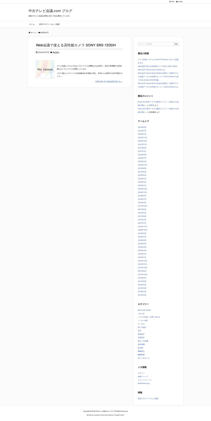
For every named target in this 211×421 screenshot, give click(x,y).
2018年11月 (142, 192)
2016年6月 (142, 240)
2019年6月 (142, 172)
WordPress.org (144, 383)
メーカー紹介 (143, 320)
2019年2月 (142, 182)
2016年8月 (142, 233)
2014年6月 (142, 281)
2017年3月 (142, 220)
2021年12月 (142, 141)
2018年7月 (142, 199)
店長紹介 (141, 337)
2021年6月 (142, 148)
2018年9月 (142, 196)
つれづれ (141, 313)
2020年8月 (142, 155)
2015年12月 (142, 261)
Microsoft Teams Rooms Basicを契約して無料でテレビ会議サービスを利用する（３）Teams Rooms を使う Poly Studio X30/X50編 (158, 76)
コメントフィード (145, 380)
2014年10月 (142, 274)
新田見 (151, 105)
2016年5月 (142, 244)
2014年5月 (142, 285)
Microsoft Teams (144, 310)
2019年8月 (142, 168)
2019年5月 (142, 175)
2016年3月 (142, 250)
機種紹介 (141, 351)
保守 (139, 331)
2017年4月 (142, 216)
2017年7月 (142, 213)
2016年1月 (142, 257)
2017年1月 (142, 223)
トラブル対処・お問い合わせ (149, 317)
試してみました (144, 358)
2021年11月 (142, 144)
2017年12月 (142, 206)
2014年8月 (142, 278)
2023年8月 (142, 127)
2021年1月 (142, 151)
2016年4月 (142, 247)
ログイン (141, 373)
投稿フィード (143, 376)
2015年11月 (142, 264)
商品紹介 (56, 52)
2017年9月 (142, 209)
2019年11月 (142, 165)
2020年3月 (142, 161)
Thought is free (119, 415)
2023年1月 (142, 134)
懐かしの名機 (143, 341)
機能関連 (141, 355)
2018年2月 (142, 202)
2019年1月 (142, 185)
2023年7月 (142, 131)
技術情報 (141, 344)
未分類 (140, 348)
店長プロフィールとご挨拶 (148, 398)
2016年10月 (142, 230)
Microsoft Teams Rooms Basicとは (151, 70)
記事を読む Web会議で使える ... (109, 81)
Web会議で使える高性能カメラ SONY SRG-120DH (76, 45)
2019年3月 (142, 178)
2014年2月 (142, 295)
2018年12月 (142, 189)
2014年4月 (142, 288)
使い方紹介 (142, 327)
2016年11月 (142, 226)
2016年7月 (142, 237)
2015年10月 (142, 267)
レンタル (141, 324)
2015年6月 (142, 271)
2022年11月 (142, 137)
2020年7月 (142, 158)
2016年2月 (142, 254)
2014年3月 (142, 291)
